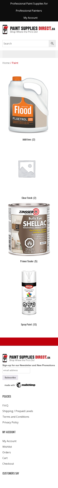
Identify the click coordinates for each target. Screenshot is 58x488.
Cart (5, 458)
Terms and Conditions (15, 416)
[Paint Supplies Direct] (29, 29)
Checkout (8, 463)
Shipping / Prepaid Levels (17, 411)
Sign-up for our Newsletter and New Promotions (28, 365)
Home (6, 63)
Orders (6, 452)
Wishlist (7, 446)
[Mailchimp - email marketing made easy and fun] (20, 384)
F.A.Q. (5, 405)
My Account (9, 441)
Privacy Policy (10, 422)
